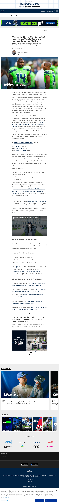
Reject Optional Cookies (50, 500)
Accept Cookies (39, 500)
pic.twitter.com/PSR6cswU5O (37, 201)
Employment (29, 481)
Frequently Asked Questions (29, 486)
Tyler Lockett (19, 148)
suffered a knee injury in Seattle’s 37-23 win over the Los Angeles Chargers (28, 124)
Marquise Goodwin (20, 150)
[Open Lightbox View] (29, 343)
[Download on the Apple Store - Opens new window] (24, 464)
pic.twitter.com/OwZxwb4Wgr (32, 271)
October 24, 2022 (36, 274)
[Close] (56, 490)
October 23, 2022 (41, 204)
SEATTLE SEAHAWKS (23, 142)
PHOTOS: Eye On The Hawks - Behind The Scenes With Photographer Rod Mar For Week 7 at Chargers (29, 319)
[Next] (36, 352)
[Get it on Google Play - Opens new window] (34, 465)
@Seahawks (19, 267)
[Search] (54, 11)
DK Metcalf (18, 146)
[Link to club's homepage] (3, 10)
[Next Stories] (55, 424)
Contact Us (29, 484)
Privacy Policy (29, 479)
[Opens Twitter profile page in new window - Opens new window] (18, 54)
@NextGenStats (18, 271)
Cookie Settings (4, 500)
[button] (29, 226)
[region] (29, 495)
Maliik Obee (19, 50)
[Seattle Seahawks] (29, 471)
